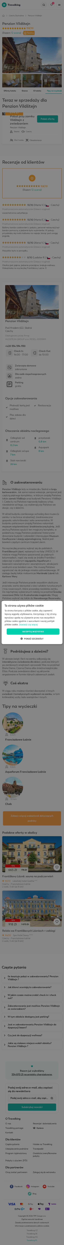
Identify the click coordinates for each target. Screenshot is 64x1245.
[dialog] (32, 622)
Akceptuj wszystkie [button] (33, 631)
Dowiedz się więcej (28, 624)
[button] (32, 638)
